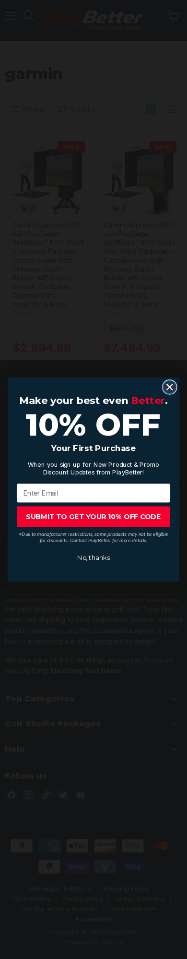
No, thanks (93, 557)
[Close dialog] (169, 387)
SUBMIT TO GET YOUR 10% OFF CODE (93, 516)
